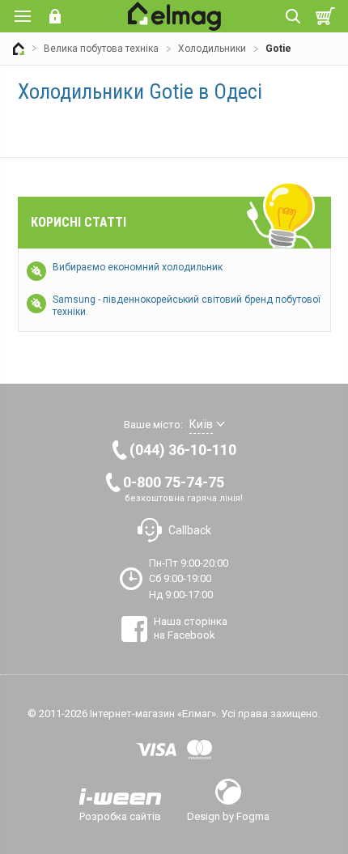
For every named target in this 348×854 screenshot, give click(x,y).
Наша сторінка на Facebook (190, 627)
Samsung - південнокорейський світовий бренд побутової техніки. (186, 305)
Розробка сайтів (120, 816)
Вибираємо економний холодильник (138, 267)
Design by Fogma (228, 816)
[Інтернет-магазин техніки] (18, 48)
